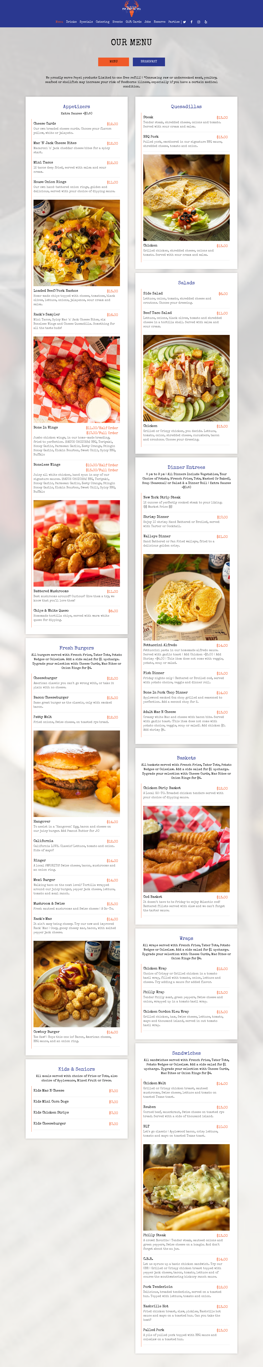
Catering (102, 22)
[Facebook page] (191, 22)
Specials (86, 22)
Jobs (148, 22)
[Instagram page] (199, 22)
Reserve (159, 22)
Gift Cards (134, 22)
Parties (174, 22)
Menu (59, 22)
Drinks (71, 22)
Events (117, 22)
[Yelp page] (206, 22)
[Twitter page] (184, 22)
